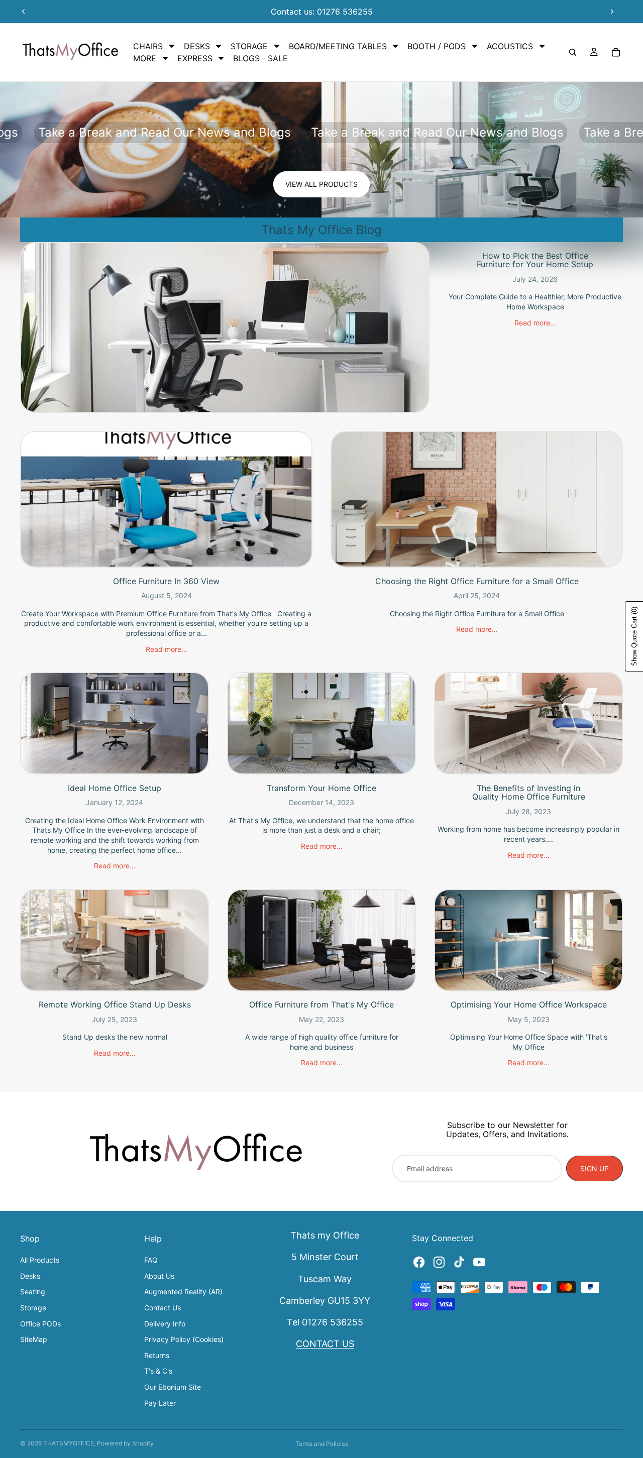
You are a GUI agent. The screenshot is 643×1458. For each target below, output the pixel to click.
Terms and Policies (321, 1443)
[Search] (573, 52)
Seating (32, 1291)
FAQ (151, 1260)
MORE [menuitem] (144, 58)
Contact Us (162, 1307)
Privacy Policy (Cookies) (184, 1339)
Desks (30, 1276)
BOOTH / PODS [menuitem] (436, 46)
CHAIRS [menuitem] (148, 46)
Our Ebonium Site (172, 1387)
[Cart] (616, 52)
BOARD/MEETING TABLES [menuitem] (338, 46)
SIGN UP (594, 1168)
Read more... (535, 322)
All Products (39, 1260)
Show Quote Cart (634, 636)
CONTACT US (325, 1343)
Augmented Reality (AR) (183, 1291)
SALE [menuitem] (278, 58)
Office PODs (40, 1323)
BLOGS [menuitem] (246, 58)
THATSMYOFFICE (68, 1443)
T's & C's (158, 1371)
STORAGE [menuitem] (249, 46)
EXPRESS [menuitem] (194, 58)
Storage (33, 1307)
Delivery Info (164, 1323)
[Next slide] (612, 12)
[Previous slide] (24, 12)
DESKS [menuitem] (197, 46)
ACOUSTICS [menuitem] (510, 46)
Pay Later (160, 1403)
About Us (159, 1276)
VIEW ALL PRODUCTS (321, 184)
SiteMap (33, 1339)
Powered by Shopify (125, 1443)
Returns (156, 1355)
